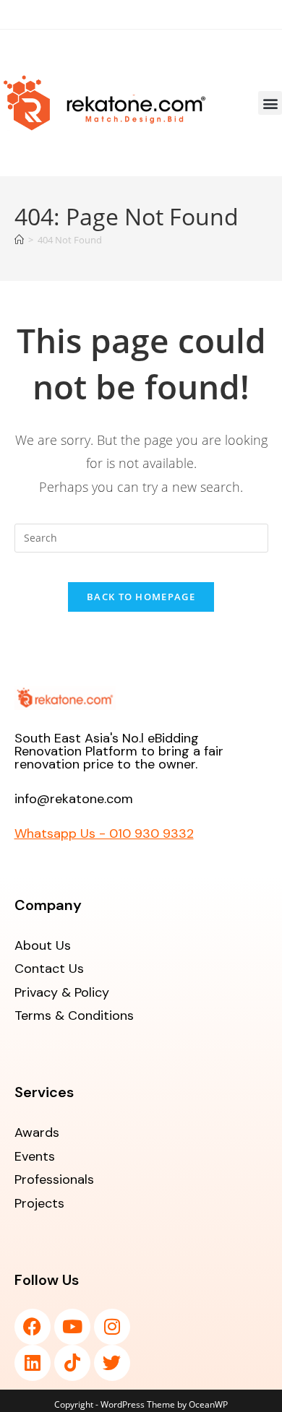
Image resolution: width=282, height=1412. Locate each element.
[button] (270, 103)
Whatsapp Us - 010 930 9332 (104, 833)
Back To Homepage (141, 596)
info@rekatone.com (73, 798)
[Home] (19, 239)
